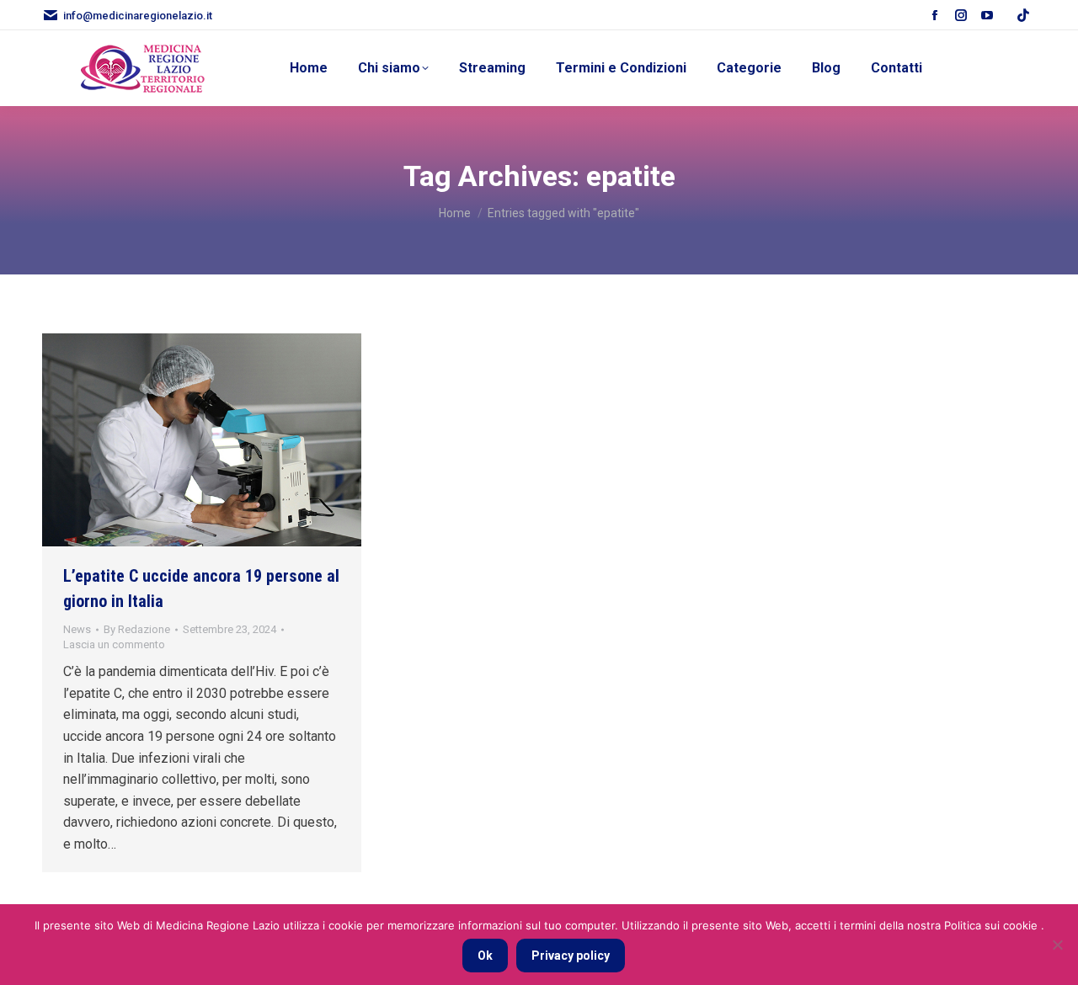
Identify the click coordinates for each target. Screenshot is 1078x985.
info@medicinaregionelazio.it (137, 15)
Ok (485, 955)
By (137, 629)
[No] (1057, 944)
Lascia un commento (114, 644)
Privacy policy (570, 955)
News (77, 629)
